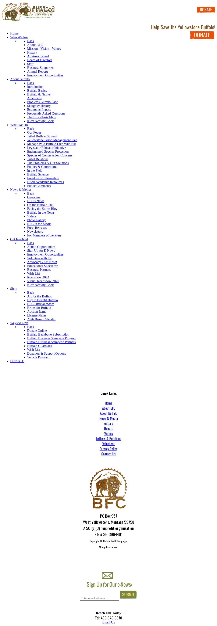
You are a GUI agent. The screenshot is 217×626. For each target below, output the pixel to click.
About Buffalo (108, 413)
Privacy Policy (108, 448)
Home (108, 403)
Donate (108, 428)
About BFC (108, 408)
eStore (108, 423)
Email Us (108, 622)
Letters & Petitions (108, 438)
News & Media (108, 418)
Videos (108, 433)
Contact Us (108, 453)
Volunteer (108, 443)
